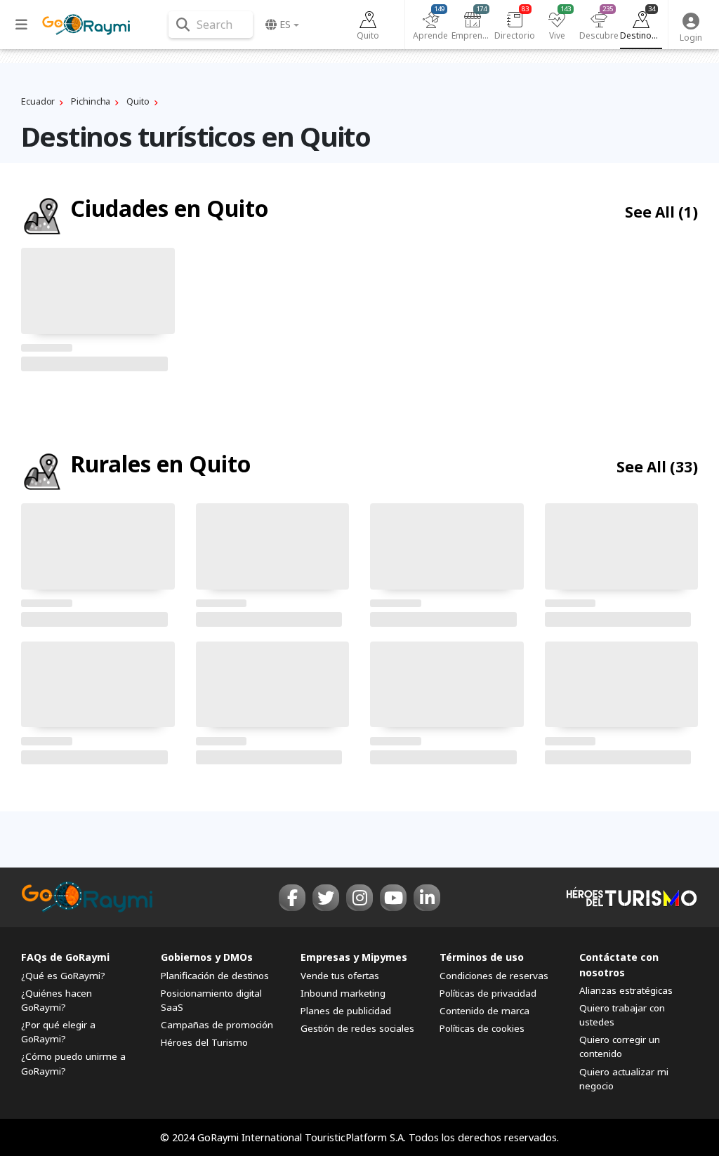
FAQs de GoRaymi (65, 957)
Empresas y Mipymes (354, 957)
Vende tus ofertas (340, 975)
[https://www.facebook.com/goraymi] (292, 897)
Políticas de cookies (482, 1028)
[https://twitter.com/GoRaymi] (325, 897)
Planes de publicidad (346, 1010)
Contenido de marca (484, 1010)
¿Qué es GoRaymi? (63, 975)
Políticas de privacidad (488, 993)
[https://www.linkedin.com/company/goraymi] (427, 897)
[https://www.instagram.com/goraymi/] (359, 897)
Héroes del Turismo (204, 1042)
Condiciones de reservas (494, 975)
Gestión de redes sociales (357, 1028)
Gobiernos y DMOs (207, 957)
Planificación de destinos (215, 975)
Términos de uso (482, 957)
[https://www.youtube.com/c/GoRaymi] (393, 897)
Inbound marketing (343, 993)
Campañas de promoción (217, 1024)
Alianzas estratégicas (626, 990)
